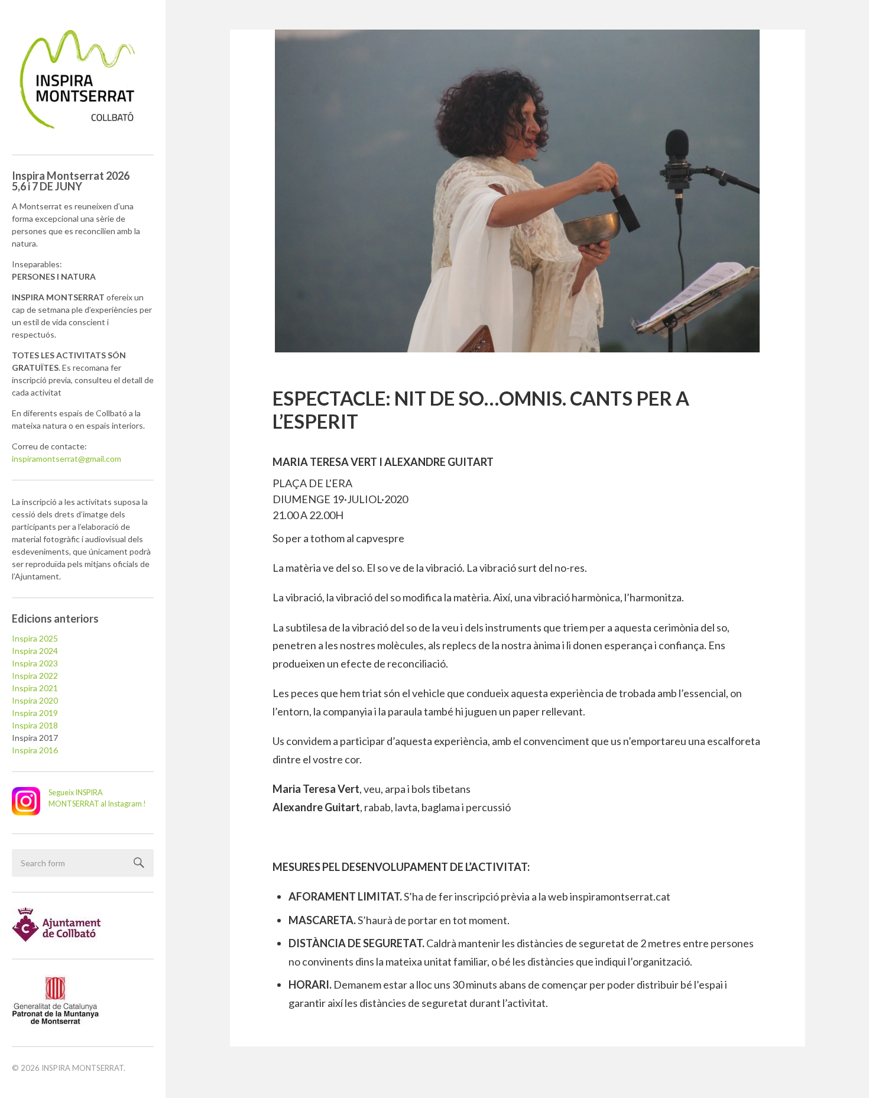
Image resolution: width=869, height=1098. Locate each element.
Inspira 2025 (35, 638)
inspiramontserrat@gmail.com (66, 459)
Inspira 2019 (35, 713)
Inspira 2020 (35, 700)
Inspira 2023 (35, 663)
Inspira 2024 (35, 651)
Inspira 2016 (35, 750)
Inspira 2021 (35, 688)
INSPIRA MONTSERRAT (82, 1068)
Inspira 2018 (35, 725)
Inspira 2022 (35, 676)
